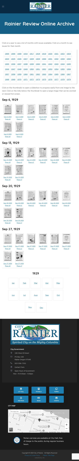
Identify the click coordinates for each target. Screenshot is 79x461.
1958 (13, 74)
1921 (56, 54)
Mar (35, 283)
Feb (24, 283)
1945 (69, 64)
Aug (36, 295)
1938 (25, 64)
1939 (32, 64)
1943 (56, 64)
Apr (47, 283)
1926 (19, 59)
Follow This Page (48, 455)
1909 (19, 54)
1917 (32, 54)
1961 (32, 74)
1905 (7, 54)
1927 (25, 59)
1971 (25, 79)
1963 (44, 74)
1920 (50, 54)
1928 (32, 59)
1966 (62, 74)
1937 (19, 64)
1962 (38, 74)
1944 (62, 64)
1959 (19, 74)
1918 (38, 54)
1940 (38, 64)
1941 (44, 64)
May (58, 283)
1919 (44, 54)
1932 (56, 59)
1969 (13, 79)
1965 (56, 74)
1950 (32, 69)
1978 (62, 79)
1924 (7, 59)
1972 (32, 79)
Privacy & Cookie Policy (32, 455)
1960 (25, 74)
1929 (38, 59)
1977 (56, 79)
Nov (30, 307)
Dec (41, 307)
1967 (69, 74)
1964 (50, 74)
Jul (24, 295)
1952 (44, 69)
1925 (13, 59)
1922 (62, 54)
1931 (50, 59)
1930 (44, 59)
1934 (69, 59)
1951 (38, 69)
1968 (7, 79)
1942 (50, 64)
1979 (69, 79)
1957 (7, 74)
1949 (25, 69)
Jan (13, 283)
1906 (13, 54)
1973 (38, 79)
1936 (13, 64)
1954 (56, 69)
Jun (13, 295)
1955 (62, 69)
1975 (44, 79)
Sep (47, 295)
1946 (7, 69)
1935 (7, 64)
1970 (19, 79)
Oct (58, 295)
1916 (25, 54)
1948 (19, 69)
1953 (50, 69)
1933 (62, 59)
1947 (13, 69)
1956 (69, 69)
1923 (69, 54)
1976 (50, 79)
